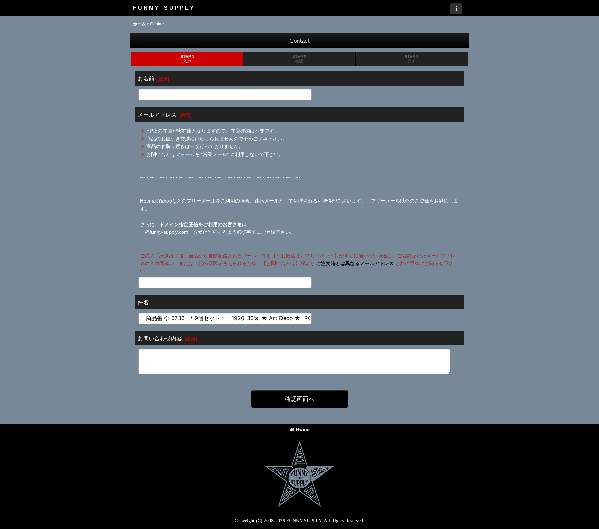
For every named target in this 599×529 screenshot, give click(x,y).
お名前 (146, 78)
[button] (456, 8)
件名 (143, 302)
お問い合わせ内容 (160, 338)
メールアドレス (157, 114)
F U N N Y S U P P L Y (163, 8)
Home (303, 429)
